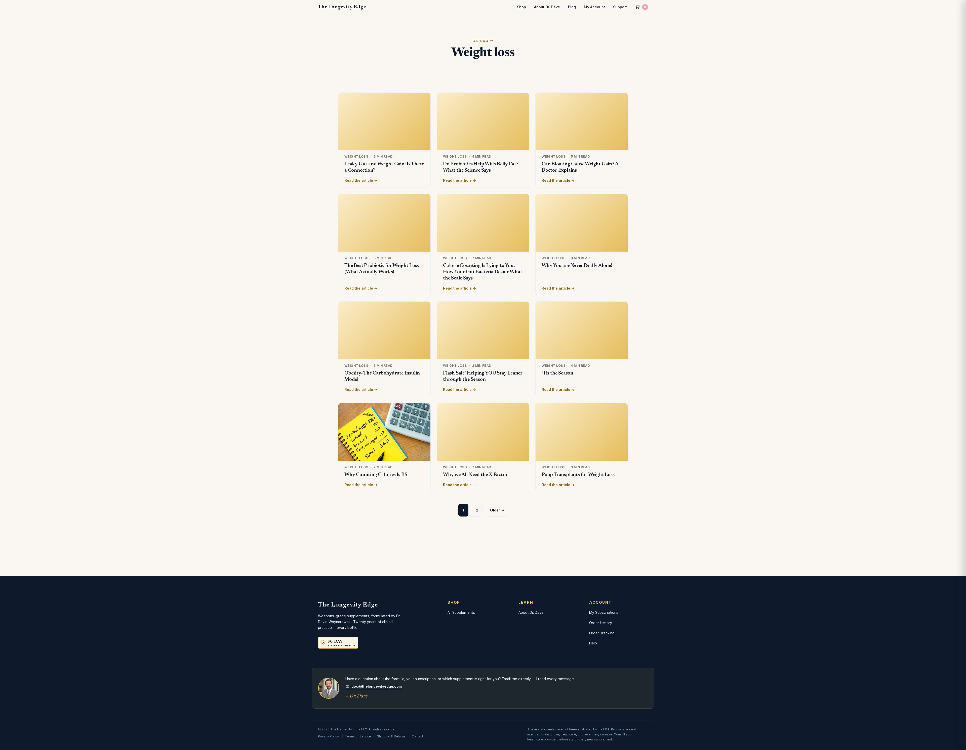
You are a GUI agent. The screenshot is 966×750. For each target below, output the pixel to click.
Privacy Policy (328, 736)
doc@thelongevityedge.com (376, 686)
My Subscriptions (603, 612)
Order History (600, 623)
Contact (417, 736)
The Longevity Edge (342, 7)
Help (593, 643)
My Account (594, 7)
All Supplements (461, 612)
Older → (497, 510)
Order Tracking (602, 633)
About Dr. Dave (547, 7)
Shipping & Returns (391, 736)
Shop (521, 7)
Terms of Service (358, 736)
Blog (572, 7)
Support (620, 7)
